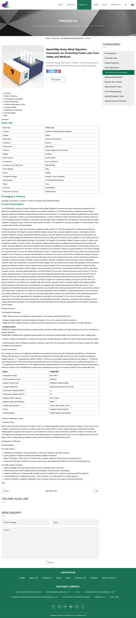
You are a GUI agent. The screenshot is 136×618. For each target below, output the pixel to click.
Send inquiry (56, 80)
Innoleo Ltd (100, 597)
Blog (105, 5)
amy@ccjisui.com (81, 615)
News (96, 5)
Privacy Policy (109, 578)
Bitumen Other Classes (113, 82)
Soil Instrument (110, 53)
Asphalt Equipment (112, 63)
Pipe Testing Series (112, 68)
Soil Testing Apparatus (113, 91)
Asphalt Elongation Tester (114, 96)
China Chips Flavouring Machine (76, 597)
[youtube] (71, 606)
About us (70, 5)
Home (60, 5)
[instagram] (77, 606)
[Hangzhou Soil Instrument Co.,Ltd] (5, 5)
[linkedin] (59, 606)
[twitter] (65, 606)
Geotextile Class (111, 58)
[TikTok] (82, 606)
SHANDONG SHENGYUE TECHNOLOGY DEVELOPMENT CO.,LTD (35, 597)
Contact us (116, 5)
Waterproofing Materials (114, 77)
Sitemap (94, 578)
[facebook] (53, 606)
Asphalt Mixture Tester (113, 87)
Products (83, 5)
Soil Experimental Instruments (72, 38)
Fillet (78, 592)
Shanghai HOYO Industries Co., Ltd (100, 592)
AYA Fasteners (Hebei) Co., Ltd (58, 592)
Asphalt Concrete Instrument (115, 101)
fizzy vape (114, 597)
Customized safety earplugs (28, 592)
